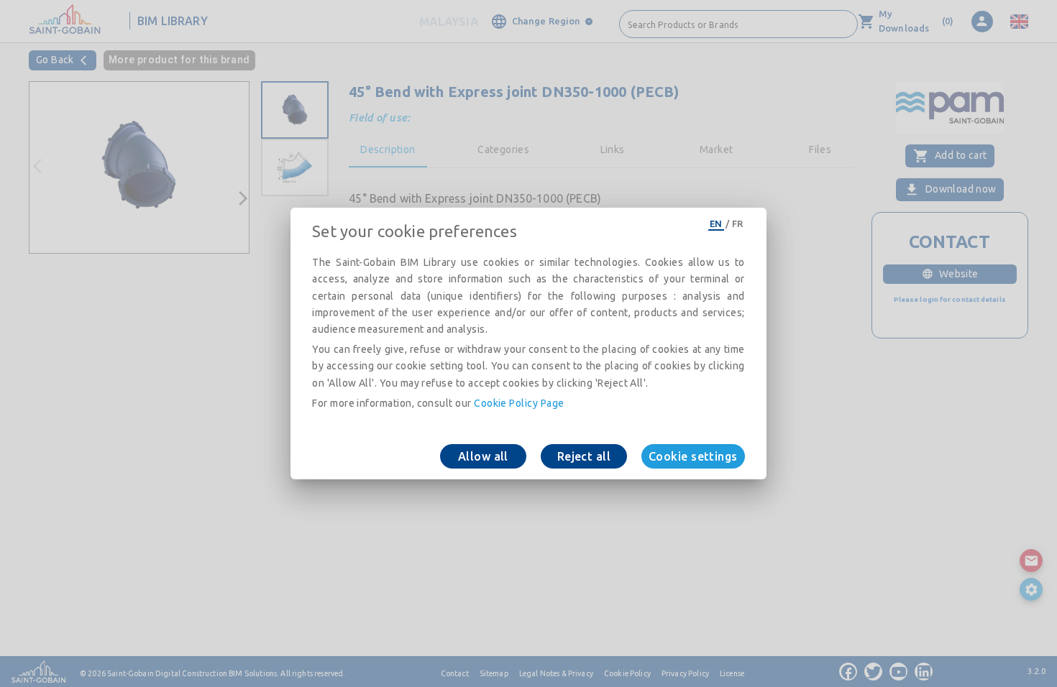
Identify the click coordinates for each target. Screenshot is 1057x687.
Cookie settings (693, 456)
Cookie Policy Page (519, 403)
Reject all (584, 456)
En (716, 223)
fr (737, 223)
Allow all (483, 456)
